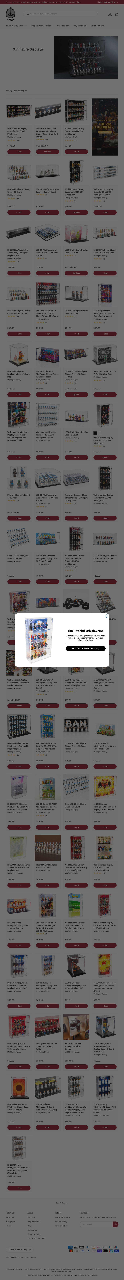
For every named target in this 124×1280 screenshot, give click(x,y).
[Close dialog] (106, 616)
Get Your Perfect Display (86, 648)
